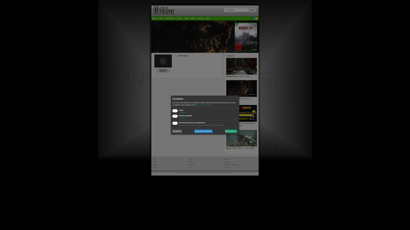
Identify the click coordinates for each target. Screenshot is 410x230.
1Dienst (182, 112)
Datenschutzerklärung (203, 105)
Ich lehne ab (177, 131)
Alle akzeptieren (231, 131)
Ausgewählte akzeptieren (203, 131)
